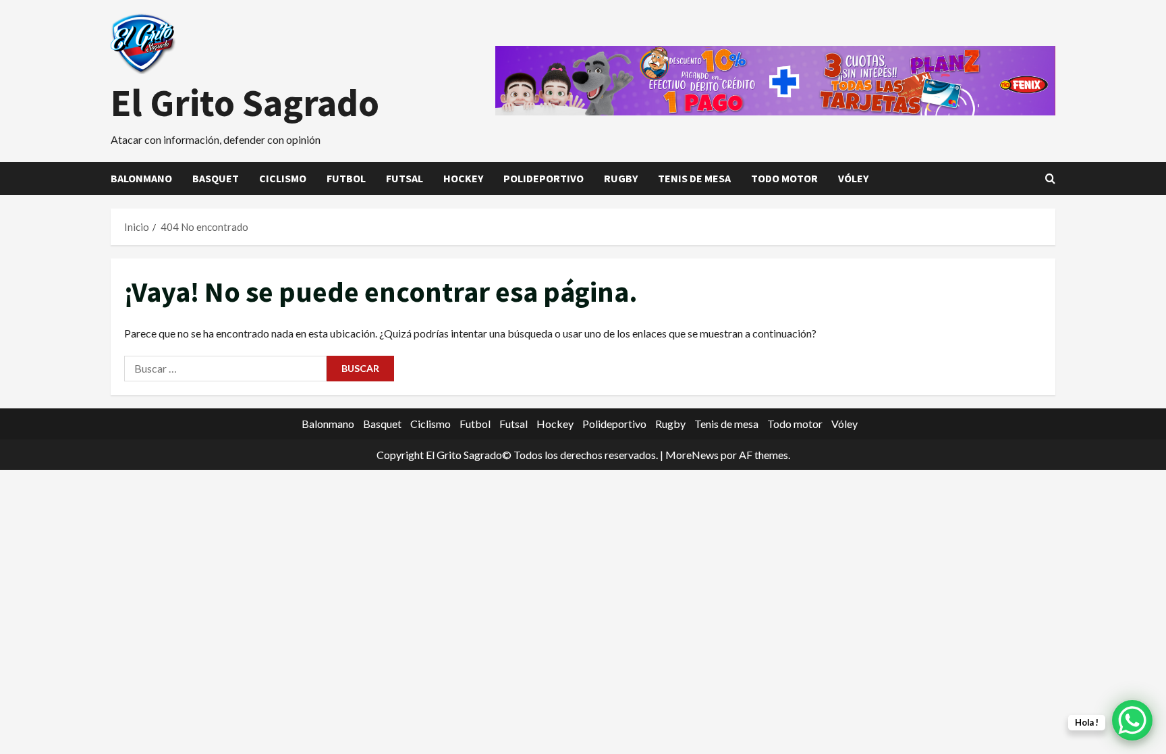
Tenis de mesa (694, 178)
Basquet (215, 178)
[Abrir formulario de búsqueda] (1050, 178)
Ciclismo (282, 178)
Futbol (346, 178)
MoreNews (692, 454)
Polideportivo (543, 178)
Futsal (404, 178)
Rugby (621, 178)
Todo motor (784, 178)
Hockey (463, 178)
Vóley (853, 178)
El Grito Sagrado (245, 102)
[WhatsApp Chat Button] (1132, 720)
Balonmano (141, 178)
